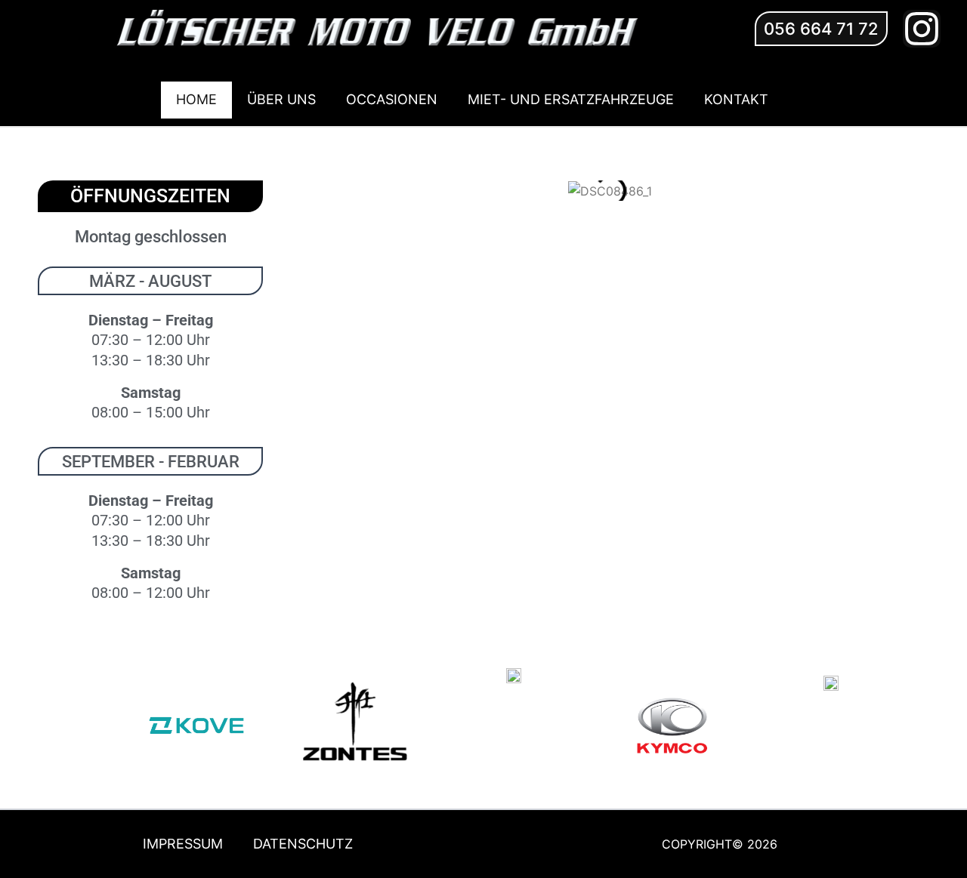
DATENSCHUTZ (303, 844)
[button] (821, 28)
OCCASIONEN (391, 99)
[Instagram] (922, 29)
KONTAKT (736, 99)
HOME (196, 99)
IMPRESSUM (183, 844)
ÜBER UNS (281, 99)
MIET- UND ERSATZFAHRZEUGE (571, 99)
